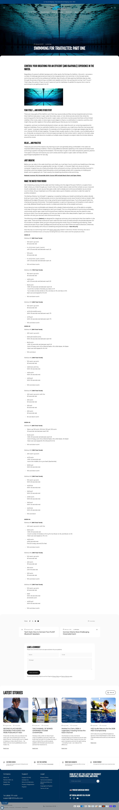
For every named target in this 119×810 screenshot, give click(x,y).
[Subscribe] (98, 781)
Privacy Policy (55, 676)
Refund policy (5, 807)
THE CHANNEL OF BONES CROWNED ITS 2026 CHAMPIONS (42, 731)
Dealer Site (6, 782)
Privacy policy (11, 807)
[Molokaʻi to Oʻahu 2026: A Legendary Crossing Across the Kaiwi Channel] (74, 710)
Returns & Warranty (27, 782)
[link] (10, 796)
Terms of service (18, 807)
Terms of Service (65, 676)
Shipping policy (25, 807)
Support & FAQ (26, 777)
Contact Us (25, 780)
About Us (6, 777)
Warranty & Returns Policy (46, 782)
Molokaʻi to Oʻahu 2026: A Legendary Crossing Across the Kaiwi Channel (73, 731)
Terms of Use (44, 788)
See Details (50, 764)
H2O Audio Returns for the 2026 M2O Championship (103, 730)
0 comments (92, 621)
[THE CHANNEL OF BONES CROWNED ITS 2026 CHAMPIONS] (44, 710)
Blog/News (6, 784)
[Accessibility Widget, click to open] (2, 807)
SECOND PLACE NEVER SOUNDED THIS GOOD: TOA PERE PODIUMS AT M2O (14, 731)
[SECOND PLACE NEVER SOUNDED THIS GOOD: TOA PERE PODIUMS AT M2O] (15, 710)
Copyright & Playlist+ (46, 786)
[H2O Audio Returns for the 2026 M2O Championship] (103, 710)
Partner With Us (8, 780)
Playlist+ (24, 787)
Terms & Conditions (46, 780)
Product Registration (28, 784)
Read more (6, 748)
